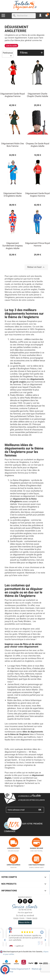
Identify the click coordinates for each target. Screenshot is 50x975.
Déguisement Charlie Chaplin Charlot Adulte (37, 95)
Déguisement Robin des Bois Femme (12, 144)
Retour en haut (36, 267)
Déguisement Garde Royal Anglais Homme (37, 194)
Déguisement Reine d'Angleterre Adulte (12, 194)
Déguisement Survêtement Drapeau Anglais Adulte (12, 246)
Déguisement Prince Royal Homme (37, 244)
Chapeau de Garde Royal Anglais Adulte (37, 144)
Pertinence (8, 54)
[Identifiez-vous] (40, 15)
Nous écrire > (25, 922)
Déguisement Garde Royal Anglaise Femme (12, 95)
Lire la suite (11, 45)
